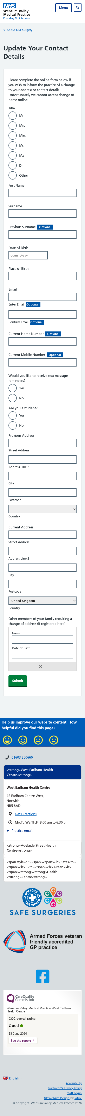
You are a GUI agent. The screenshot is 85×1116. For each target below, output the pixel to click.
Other (23, 175)
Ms (21, 145)
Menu (63, 8)
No (21, 398)
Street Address (18, 450)
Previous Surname (29, 227)
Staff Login (74, 1093)
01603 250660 (22, 757)
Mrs (22, 125)
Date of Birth (18, 248)
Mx (21, 155)
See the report (21, 1040)
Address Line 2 (18, 467)
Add (40, 666)
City (11, 483)
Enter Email (23, 304)
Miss (22, 135)
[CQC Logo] (20, 1002)
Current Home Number (33, 334)
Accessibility (74, 1083)
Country (14, 516)
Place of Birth (18, 268)
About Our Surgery (19, 30)
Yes (21, 388)
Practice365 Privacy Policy (65, 1088)
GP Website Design (57, 1098)
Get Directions (26, 814)
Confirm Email (25, 322)
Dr (21, 165)
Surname (15, 206)
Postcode (14, 500)
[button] (20, 830)
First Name (16, 185)
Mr (21, 116)
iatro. (78, 1098)
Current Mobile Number (34, 355)
